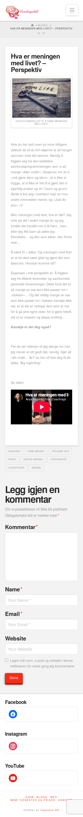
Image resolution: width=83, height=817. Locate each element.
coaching (14, 451)
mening (36, 467)
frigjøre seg (60, 451)
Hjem (30, 797)
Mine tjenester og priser (33, 800)
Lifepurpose (58, 459)
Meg (53, 797)
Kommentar (21, 527)
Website (15, 638)
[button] (72, 10)
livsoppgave (16, 467)
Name (14, 589)
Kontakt (65, 800)
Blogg (42, 797)
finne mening (35, 451)
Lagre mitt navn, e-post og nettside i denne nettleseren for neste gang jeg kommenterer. (42, 663)
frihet (12, 459)
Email (14, 613)
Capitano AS (50, 810)
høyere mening (33, 459)
